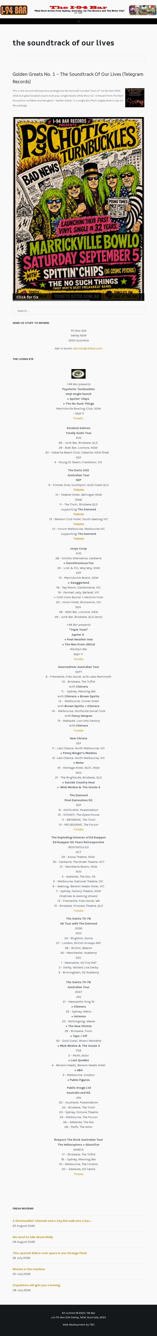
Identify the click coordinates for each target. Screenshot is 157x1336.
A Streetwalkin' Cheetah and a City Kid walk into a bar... (52, 1221)
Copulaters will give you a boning (36, 1285)
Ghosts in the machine (29, 1269)
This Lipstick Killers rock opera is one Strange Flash (50, 1253)
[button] (78, 21)
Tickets (78, 418)
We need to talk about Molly (33, 1237)
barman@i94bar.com (87, 348)
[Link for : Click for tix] (78, 209)
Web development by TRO (78, 1324)
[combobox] (78, 311)
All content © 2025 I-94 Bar (78, 1313)
